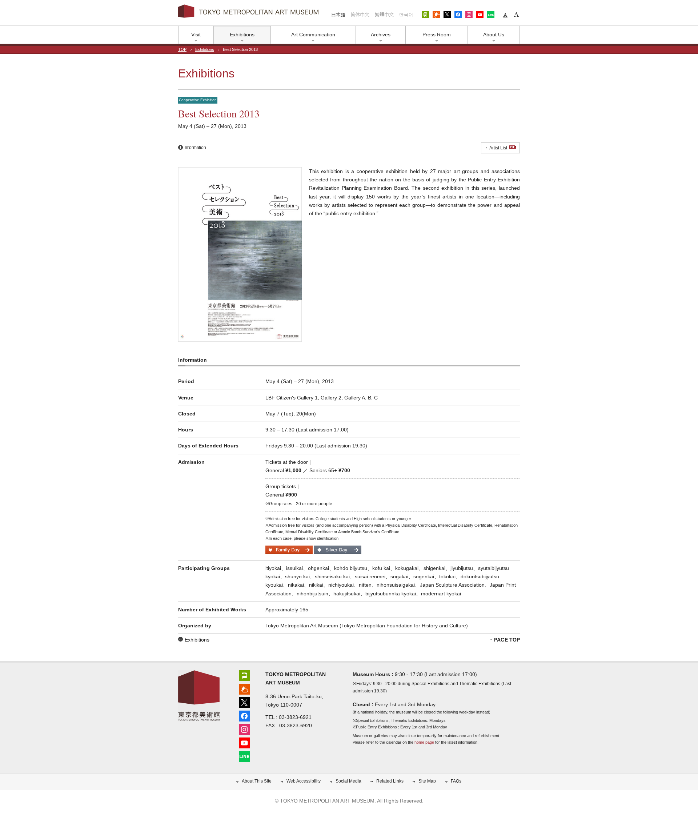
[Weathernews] (244, 688)
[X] (244, 702)
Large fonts (516, 14)
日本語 (338, 14)
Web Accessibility (303, 781)
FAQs (456, 781)
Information (195, 147)
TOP (182, 49)
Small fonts (505, 14)
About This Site (257, 781)
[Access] (244, 675)
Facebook (458, 14)
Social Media (348, 781)
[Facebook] (244, 715)
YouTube (479, 14)
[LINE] (244, 755)
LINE (490, 14)
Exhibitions (204, 49)
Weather (436, 14)
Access (425, 14)
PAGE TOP (507, 640)
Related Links (390, 781)
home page (424, 742)
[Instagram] (244, 728)
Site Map (427, 781)
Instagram (469, 14)
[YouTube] (244, 742)
